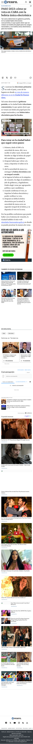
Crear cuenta (28, 369)
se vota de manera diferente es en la (15, 95)
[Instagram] (19, 723)
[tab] (7, 382)
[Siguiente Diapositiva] (30, 352)
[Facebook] (6, 723)
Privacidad (25, 728)
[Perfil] (16, 719)
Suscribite (8, 255)
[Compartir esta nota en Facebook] (2, 77)
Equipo (30, 728)
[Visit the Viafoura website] (28, 413)
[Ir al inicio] (11, 2)
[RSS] (23, 723)
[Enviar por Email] (15, 77)
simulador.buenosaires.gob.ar (12, 222)
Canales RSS (4, 728)
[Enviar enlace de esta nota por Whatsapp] (11, 77)
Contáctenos (19, 728)
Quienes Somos (11, 728)
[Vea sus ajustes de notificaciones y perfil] (30, 2)
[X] (10, 723)
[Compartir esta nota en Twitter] (6, 77)
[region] (16, 392)
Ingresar (26, 2)
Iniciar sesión (21, 369)
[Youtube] (15, 723)
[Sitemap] (27, 723)
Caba (4, 333)
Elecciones (11, 333)
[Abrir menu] (2, 2)
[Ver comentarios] (30, 6)
